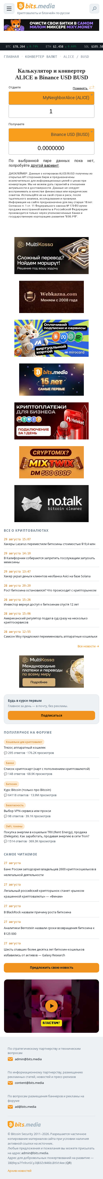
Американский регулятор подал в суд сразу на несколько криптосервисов (46, 620)
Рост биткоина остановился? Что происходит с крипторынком (50, 590)
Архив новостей (19, 1170)
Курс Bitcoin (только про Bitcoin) (27, 790)
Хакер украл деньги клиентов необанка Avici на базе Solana (47, 576)
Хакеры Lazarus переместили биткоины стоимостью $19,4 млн (49, 544)
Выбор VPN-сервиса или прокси (27, 811)
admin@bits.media (28, 1059)
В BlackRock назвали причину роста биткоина (37, 912)
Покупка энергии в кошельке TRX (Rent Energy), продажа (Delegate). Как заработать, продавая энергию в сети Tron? (46, 834)
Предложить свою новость (51, 967)
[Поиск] (94, 8)
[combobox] (51, 98)
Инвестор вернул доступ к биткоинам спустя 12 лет (41, 604)
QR (68, 1163)
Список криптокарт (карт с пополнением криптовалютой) (47, 769)
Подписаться (51, 715)
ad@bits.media (25, 1106)
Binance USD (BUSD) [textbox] (70, 134)
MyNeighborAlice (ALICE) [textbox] (66, 97)
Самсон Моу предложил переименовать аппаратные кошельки (50, 636)
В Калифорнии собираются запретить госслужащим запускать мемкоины (49, 560)
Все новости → (88, 646)
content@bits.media (29, 1083)
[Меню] (9, 8)
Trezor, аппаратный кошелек (25, 748)
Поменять (80, 88)
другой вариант (45, 165)
